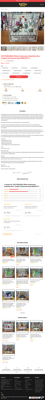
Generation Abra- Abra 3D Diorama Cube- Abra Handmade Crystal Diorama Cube (8, 282)
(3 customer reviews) (10, 60)
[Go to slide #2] (10, 48)
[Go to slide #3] (16, 48)
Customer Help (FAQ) (29, 389)
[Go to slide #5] (28, 48)
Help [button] (43, 398)
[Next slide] (42, 28)
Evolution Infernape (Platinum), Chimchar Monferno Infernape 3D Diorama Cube (8, 260)
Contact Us (27, 387)
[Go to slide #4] (22, 48)
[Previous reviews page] (36, 234)
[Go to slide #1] (4, 48)
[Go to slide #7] (40, 48)
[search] (41, 4)
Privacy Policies (17, 383)
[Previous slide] (3, 28)
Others (6, 9)
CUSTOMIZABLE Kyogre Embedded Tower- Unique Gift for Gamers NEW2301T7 (8, 358)
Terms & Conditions (18, 381)
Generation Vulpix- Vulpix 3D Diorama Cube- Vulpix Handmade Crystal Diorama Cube (36, 260)
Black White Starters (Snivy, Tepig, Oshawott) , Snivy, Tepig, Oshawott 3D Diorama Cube (22, 335)
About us (16, 379)
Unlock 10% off (2, 394)
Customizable (29, 172)
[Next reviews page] (42, 234)
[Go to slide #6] (34, 48)
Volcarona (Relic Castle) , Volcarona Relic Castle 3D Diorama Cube (20, 260)
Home (2, 9)
